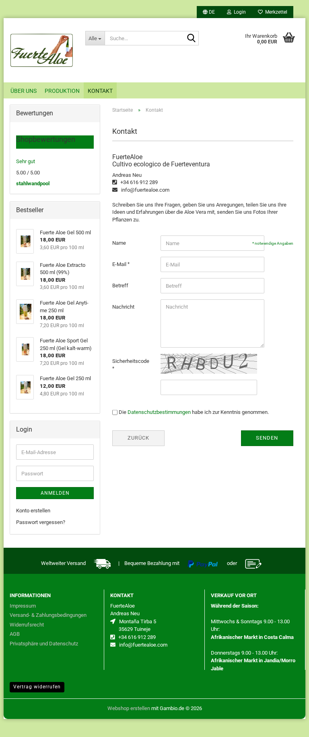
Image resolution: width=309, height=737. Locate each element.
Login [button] (238, 12)
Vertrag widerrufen (37, 687)
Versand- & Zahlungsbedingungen (48, 615)
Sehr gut (25, 161)
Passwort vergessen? (40, 522)
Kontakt (100, 91)
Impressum (23, 606)
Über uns (23, 91)
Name (119, 243)
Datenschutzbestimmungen (159, 412)
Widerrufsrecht (27, 625)
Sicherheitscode (130, 361)
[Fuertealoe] (41, 50)
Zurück (138, 438)
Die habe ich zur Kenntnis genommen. (194, 412)
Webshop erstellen (128, 708)
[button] (209, 12)
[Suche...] (191, 38)
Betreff (120, 286)
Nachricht (123, 307)
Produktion (62, 91)
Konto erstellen (33, 511)
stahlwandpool (32, 183)
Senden (267, 438)
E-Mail (120, 264)
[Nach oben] (287, 725)
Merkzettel (275, 12)
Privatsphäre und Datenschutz (44, 644)
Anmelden (55, 493)
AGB (15, 634)
